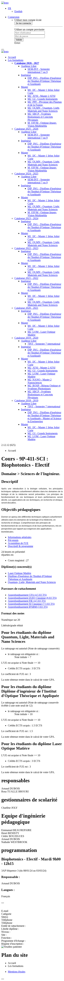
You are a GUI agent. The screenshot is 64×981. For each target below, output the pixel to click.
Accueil (12, 57)
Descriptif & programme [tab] (20, 546)
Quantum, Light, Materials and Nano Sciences (32, 582)
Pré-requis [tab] (13, 540)
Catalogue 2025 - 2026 (26, 128)
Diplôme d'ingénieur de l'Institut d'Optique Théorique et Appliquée (30, 578)
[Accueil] (5, 2)
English (18, 11)
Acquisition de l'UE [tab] (18, 543)
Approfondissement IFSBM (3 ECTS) (28, 606)
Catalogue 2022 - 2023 (26, 248)
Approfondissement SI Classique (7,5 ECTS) (31, 603)
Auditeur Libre (28, 66)
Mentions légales (16, 971)
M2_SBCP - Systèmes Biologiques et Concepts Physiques (40, 116)
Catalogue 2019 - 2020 (26, 337)
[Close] (2, 902)
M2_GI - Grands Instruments (43, 99)
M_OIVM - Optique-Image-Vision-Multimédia (42, 124)
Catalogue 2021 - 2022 (26, 278)
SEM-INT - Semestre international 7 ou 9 (39, 70)
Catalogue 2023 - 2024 (26, 218)
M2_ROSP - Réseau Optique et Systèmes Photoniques (44, 387)
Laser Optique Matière (19, 573)
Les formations (15, 60)
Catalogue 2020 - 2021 (26, 308)
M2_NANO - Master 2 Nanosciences (40, 381)
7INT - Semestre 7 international (44, 343)
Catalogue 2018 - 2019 (26, 400)
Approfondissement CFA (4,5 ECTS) (27, 595)
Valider (19, 39)
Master (24, 87)
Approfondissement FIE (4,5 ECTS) (27, 600)
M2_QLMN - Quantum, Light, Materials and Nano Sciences (44, 109)
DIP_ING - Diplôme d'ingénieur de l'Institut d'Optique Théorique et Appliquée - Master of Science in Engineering (44, 417)
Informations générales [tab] (19, 537)
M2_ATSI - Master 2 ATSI (41, 96)
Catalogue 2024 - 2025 (26, 173)
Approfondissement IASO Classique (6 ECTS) (32, 597)
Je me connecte (23, 23)
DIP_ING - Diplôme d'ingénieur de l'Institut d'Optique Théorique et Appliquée (44, 81)
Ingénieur (26, 75)
